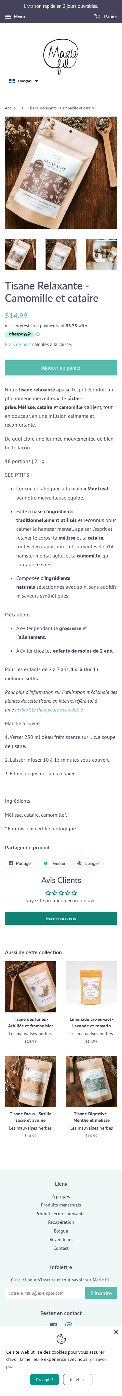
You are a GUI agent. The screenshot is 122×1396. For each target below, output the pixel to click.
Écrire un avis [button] (61, 918)
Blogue (61, 1231)
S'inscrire (101, 1293)
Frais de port (18, 344)
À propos (61, 1196)
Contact (61, 1248)
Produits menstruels (61, 1205)
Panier (110, 16)
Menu (19, 17)
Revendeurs (61, 1239)
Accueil (11, 108)
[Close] (116, 1332)
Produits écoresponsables (61, 1214)
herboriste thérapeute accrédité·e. (49, 709)
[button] (23, 81)
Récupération (61, 1222)
